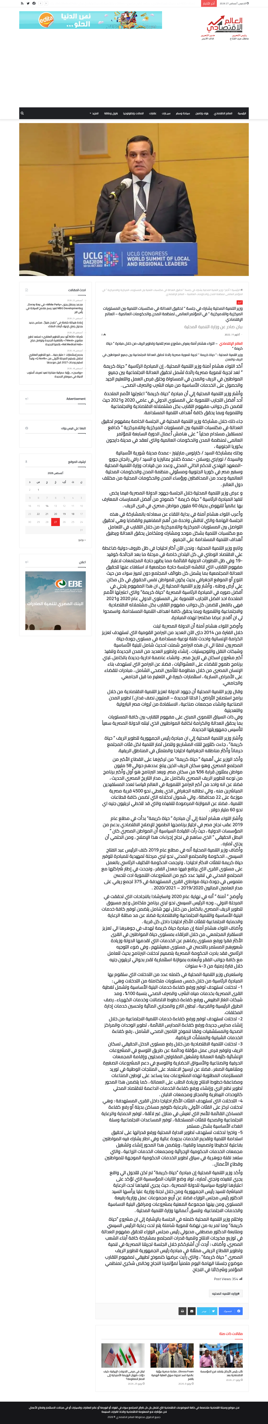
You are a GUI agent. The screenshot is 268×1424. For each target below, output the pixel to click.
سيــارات (166, 113)
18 (72, 514)
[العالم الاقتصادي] (224, 28)
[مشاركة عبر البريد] (192, 1311)
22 (38, 514)
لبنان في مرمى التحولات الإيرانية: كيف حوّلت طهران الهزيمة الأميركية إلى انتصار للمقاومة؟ (124, 1375)
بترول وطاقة (111, 113)
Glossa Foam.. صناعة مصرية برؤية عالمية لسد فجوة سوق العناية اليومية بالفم (172, 1375)
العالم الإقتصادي (231, 343)
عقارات (152, 113)
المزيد (95, 113)
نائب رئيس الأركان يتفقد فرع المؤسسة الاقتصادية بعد (221, 1373)
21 (47, 514)
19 (64, 514)
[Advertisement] (134, 77)
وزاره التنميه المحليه (225, 1293)
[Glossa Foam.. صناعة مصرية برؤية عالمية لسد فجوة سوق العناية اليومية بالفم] (172, 1355)
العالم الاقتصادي (223, 113)
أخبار (227, 290)
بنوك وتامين (201, 113)
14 (47, 505)
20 (55, 514)
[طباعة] (182, 1311)
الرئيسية (242, 113)
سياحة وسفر (183, 113)
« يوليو (82, 539)
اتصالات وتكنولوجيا (133, 113)
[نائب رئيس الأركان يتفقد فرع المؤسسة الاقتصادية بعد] (221, 1355)
